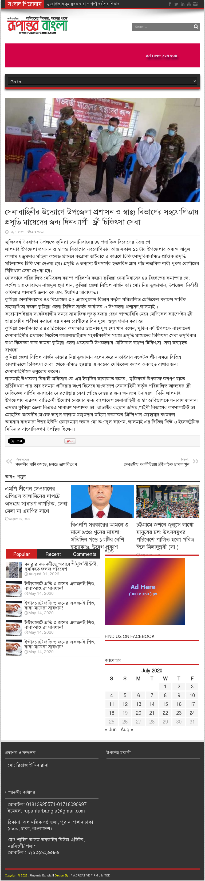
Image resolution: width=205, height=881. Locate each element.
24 (192, 713)
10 (192, 695)
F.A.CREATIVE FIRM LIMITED (90, 875)
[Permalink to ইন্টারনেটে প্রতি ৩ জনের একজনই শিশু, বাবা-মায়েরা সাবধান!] (14, 596)
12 (125, 704)
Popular (21, 554)
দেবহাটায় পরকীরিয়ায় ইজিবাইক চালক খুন (156, 462)
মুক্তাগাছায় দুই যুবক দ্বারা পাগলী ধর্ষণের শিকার (83, 4)
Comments (84, 554)
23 (179, 713)
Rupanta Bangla (41, 875)
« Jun (111, 730)
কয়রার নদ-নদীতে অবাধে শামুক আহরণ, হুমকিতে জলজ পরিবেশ (61, 566)
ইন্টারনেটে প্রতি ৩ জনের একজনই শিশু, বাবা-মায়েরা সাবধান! (60, 586)
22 (165, 713)
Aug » (127, 730)
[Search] (196, 27)
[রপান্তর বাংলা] (37, 30)
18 (111, 713)
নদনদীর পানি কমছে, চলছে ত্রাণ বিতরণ (46, 462)
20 (138, 713)
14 (152, 704)
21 (152, 713)
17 (192, 704)
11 (111, 704)
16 (179, 704)
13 (138, 704)
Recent (53, 554)
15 (165, 704)
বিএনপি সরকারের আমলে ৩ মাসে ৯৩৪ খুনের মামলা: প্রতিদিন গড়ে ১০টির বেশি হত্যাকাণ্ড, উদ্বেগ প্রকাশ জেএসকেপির (99, 539)
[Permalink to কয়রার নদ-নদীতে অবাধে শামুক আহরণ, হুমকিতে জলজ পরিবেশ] (14, 576)
